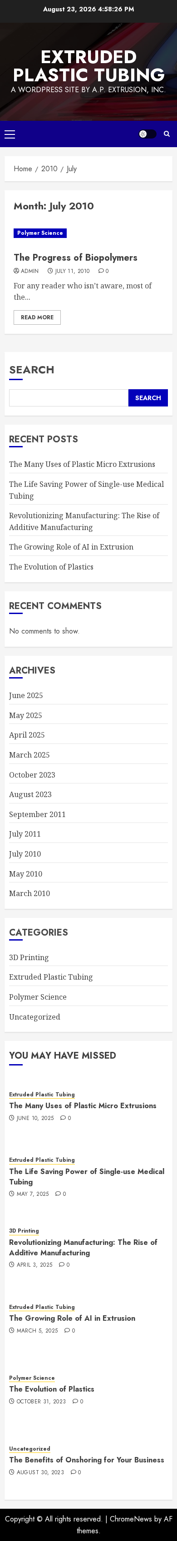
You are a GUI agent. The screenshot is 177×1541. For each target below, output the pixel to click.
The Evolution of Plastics (51, 567)
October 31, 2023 (41, 1402)
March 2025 (29, 755)
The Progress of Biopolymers (76, 257)
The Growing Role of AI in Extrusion (71, 547)
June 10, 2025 (35, 1118)
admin (30, 271)
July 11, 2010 (72, 271)
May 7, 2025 (33, 1194)
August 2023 (30, 794)
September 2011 (37, 814)
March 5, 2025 (37, 1331)
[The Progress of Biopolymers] (88, 233)
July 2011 (25, 834)
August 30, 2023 (40, 1473)
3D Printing (29, 957)
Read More (37, 317)
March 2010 (29, 893)
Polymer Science (40, 233)
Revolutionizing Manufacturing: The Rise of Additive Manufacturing (83, 1247)
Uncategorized (34, 1017)
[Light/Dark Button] (147, 134)
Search (31, 369)
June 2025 (26, 695)
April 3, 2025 (35, 1265)
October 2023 (32, 775)
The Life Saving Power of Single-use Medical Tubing (86, 1176)
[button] (10, 134)
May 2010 (25, 874)
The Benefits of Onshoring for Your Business (86, 1460)
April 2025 (27, 735)
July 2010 (25, 854)
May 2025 (25, 715)
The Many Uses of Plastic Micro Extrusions (82, 464)
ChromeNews (131, 1519)
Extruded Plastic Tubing (89, 66)
